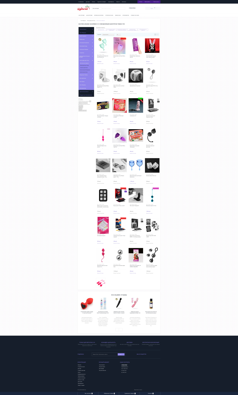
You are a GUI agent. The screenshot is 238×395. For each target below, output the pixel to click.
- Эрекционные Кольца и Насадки (84, 57)
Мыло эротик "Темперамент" (134, 205)
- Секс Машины (82, 84)
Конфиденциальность (82, 374)
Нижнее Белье (118, 15)
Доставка (88, 1)
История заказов (102, 366)
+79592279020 (124, 364)
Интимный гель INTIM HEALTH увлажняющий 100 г (103, 312)
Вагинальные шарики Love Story (151, 205)
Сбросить (80, 102)
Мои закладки (101, 368)
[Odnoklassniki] (150, 353)
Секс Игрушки (81, 15)
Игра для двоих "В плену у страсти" (119, 205)
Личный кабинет (102, 364)
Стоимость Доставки (81, 370)
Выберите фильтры (82, 110)
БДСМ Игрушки (89, 15)
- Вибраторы (82, 39)
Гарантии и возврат (101, 1)
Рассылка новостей (102, 370)
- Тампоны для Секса (84, 67)
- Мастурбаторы (82, 78)
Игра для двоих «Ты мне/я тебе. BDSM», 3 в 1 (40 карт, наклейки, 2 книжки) (135, 237)
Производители (126, 15)
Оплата (93, 1)
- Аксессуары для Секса (84, 60)
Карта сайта (80, 381)
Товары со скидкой (81, 385)
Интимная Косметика (99, 15)
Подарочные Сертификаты (86, 95)
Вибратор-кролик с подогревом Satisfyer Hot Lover (135, 312)
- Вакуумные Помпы (83, 74)
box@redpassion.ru (124, 366)
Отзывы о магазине (135, 15)
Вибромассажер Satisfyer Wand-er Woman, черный (119, 312)
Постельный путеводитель (101, 235)
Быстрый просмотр (103, 44)
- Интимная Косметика (84, 42)
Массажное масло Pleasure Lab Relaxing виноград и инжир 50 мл (151, 312)
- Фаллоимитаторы (83, 46)
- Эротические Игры (84, 72)
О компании (81, 1)
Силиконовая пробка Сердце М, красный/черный (87, 312)
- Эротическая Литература (85, 69)
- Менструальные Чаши (84, 65)
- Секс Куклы (81, 81)
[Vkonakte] (149, 353)
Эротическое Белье (109, 15)
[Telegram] (120, 376)
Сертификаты (111, 1)
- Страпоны (81, 52)
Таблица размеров (81, 376)
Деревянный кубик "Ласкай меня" (135, 85)
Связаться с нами (81, 379)
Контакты (124, 1)
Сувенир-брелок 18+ (133, 115)
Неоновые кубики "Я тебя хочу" (151, 175)
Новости (118, 1)
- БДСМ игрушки (82, 36)
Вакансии (79, 364)
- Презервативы (82, 88)
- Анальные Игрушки (83, 49)
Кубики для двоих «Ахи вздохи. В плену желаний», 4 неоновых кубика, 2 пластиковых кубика (103, 207)
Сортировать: (99, 34)
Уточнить (85, 102)
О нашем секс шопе (81, 366)
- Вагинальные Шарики (84, 63)
